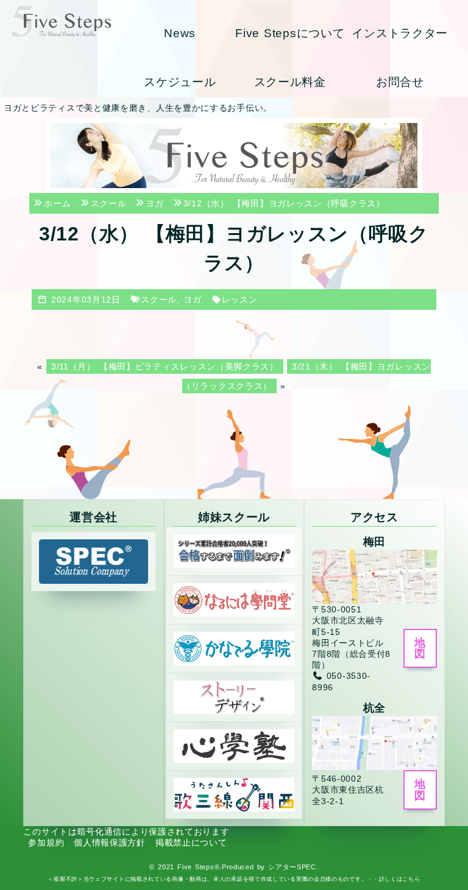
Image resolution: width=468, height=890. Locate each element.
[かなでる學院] (234, 648)
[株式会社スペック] (93, 561)
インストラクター (400, 33)
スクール (159, 299)
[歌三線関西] (234, 794)
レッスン (240, 299)
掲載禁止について (191, 842)
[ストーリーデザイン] (234, 696)
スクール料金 (290, 81)
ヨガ (192, 299)
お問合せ (400, 81)
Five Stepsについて (289, 33)
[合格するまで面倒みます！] (234, 550)
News (180, 33)
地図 (419, 648)
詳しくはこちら (399, 879)
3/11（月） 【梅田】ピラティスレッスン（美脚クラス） (164, 366)
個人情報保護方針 (110, 842)
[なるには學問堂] (234, 599)
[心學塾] (234, 745)
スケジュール (180, 81)
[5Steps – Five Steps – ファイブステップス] (61, 21)
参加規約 (46, 842)
